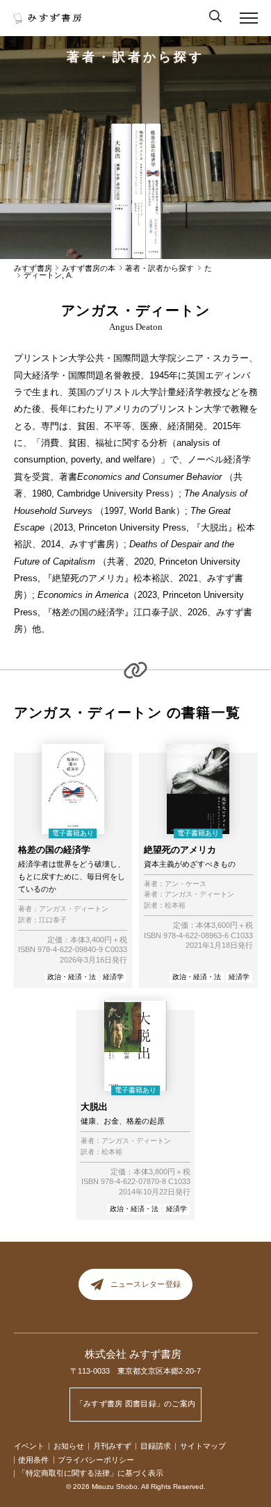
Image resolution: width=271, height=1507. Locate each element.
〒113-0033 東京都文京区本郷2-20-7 (135, 1371)
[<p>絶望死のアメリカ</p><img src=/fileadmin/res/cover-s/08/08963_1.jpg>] (138, 191)
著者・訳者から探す (135, 57)
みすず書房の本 (88, 268)
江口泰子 (53, 920)
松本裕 (175, 905)
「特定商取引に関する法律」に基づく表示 (90, 1473)
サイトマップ (203, 1446)
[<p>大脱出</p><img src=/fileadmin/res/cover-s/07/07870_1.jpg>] (120, 191)
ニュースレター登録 (145, 1284)
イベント (29, 1446)
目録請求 (155, 1446)
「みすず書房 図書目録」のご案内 (136, 1403)
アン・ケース (185, 884)
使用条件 (33, 1460)
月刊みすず (112, 1446)
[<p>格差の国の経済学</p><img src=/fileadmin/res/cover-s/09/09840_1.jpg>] (153, 191)
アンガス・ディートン (73, 909)
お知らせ (69, 1446)
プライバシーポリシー (96, 1460)
